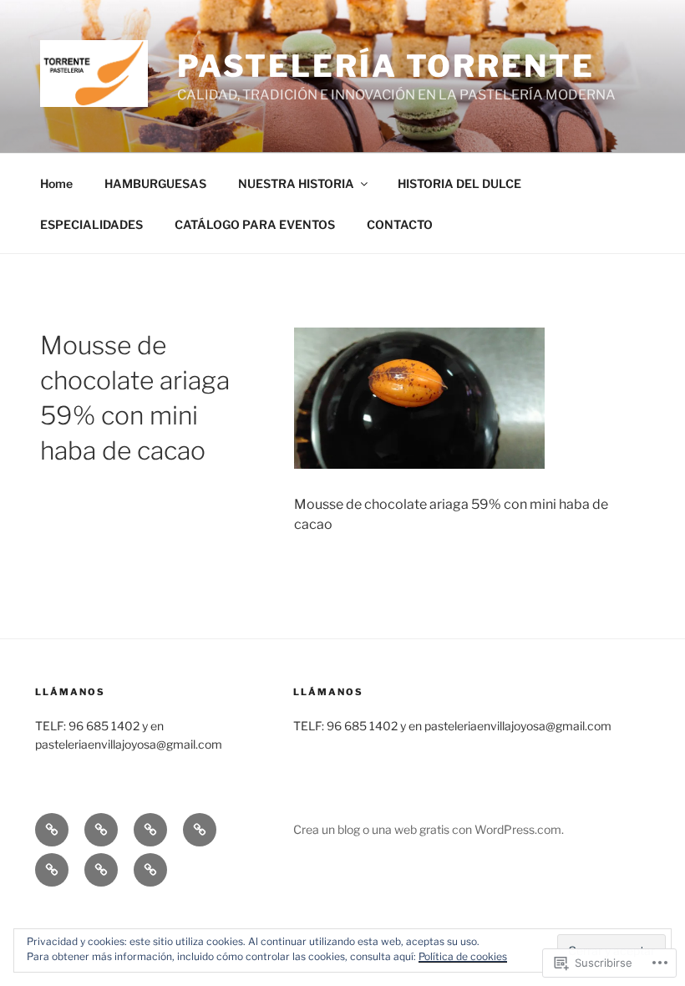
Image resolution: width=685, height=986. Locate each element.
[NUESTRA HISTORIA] (150, 829)
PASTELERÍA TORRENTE (386, 66)
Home (56, 183)
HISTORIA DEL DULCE (459, 183)
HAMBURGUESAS (155, 183)
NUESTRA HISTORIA (296, 183)
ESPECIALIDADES (91, 224)
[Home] (51, 829)
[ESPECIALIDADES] (51, 870)
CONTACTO (400, 224)
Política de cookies (463, 956)
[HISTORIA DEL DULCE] (199, 829)
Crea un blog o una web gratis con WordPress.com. (428, 829)
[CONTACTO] (150, 870)
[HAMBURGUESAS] (101, 829)
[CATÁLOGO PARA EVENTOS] (101, 870)
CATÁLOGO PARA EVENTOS (255, 224)
